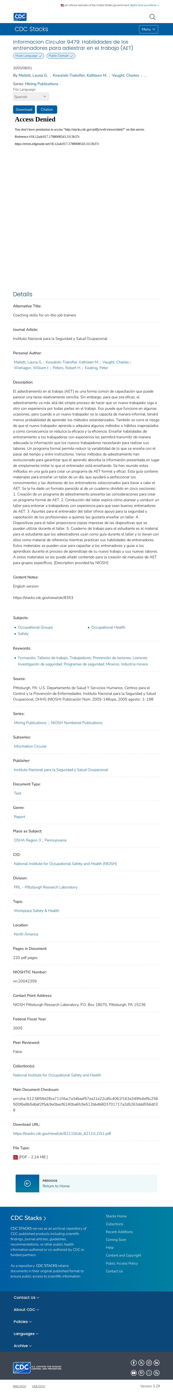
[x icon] (141, 1362)
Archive (21, 1345)
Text (17, 793)
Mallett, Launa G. (33, 75)
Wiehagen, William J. (31, 367)
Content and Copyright (123, 1255)
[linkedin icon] (156, 1362)
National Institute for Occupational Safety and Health (57, 1075)
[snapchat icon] (149, 1373)
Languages (24, 1333)
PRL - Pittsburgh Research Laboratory (45, 887)
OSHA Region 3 (27, 840)
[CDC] (20, 16)
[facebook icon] (133, 1362)
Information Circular (30, 746)
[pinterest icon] (141, 1373)
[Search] (153, 16)
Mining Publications (41, 83)
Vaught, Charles (125, 75)
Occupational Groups (35, 627)
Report (19, 816)
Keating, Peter (96, 367)
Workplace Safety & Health (36, 910)
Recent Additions (119, 1231)
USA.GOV (38, 1386)
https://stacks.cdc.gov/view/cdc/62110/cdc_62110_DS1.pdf (62, 1133)
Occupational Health (108, 627)
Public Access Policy (122, 1263)
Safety (23, 633)
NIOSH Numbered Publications (77, 722)
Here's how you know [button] (143, 5)
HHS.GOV (19, 1386)
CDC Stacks (26, 1218)
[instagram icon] (149, 1362)
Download (24, 109)
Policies (21, 1321)
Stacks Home (116, 1216)
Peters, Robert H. (67, 367)
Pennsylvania (55, 840)
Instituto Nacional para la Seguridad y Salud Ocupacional (61, 769)
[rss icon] (156, 1373)
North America (26, 934)
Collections (114, 1224)
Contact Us (114, 1271)
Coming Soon (116, 1239)
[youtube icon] (133, 1373)
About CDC (24, 1309)
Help (110, 1247)
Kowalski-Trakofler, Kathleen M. (80, 75)
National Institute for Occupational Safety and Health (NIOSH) (65, 863)
